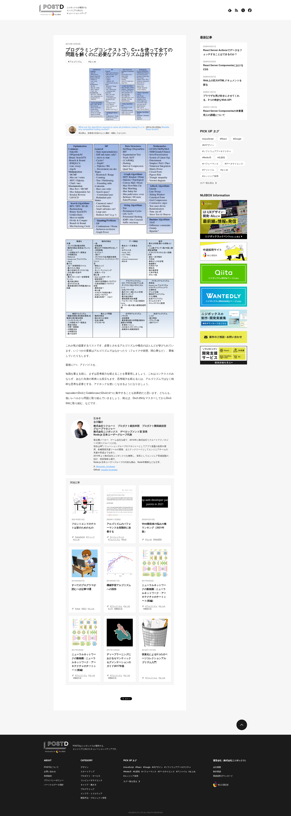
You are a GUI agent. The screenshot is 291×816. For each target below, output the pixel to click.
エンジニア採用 (211, 175)
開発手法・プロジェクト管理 (93, 797)
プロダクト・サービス (90, 775)
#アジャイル (181, 771)
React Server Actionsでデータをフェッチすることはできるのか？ (222, 52)
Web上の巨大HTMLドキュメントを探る (222, 82)
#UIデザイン (157, 767)
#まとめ (192, 771)
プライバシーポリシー (54, 780)
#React (138, 767)
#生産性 (136, 771)
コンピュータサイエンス (91, 780)
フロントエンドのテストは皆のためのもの (84, 525)
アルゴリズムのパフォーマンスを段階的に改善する (119, 527)
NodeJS (207, 157)
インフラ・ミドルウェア (91, 793)
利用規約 (48, 775)
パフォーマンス (117, 537)
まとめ (93, 61)
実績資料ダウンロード (223, 775)
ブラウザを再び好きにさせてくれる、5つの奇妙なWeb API (221, 97)
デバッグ (91, 537)
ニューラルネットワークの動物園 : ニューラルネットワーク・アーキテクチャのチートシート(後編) (84, 661)
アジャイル (209, 169)
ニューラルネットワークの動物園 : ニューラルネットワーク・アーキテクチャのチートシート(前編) (154, 592)
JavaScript (80, 537)
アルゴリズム (75, 61)
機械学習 (118, 608)
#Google (146, 767)
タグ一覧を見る (207, 183)
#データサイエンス (166, 771)
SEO (84, 608)
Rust (124, 539)
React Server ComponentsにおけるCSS (223, 67)
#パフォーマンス (148, 771)
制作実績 (217, 771)
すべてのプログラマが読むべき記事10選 (84, 587)
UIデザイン (209, 144)
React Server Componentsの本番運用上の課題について (223, 113)
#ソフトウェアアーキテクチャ (177, 767)
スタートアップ (87, 771)
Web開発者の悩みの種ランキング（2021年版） (154, 527)
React (224, 138)
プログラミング (87, 789)
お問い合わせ (50, 771)
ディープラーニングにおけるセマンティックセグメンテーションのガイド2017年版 (119, 660)
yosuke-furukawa (109, 469)
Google (237, 138)
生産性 (222, 157)
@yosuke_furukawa (105, 466)
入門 (111, 608)
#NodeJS (127, 771)
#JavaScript (128, 767)
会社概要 (217, 767)
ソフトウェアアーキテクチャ (217, 151)
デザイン (85, 767)
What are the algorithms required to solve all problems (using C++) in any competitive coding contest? (112, 128)
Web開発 (158, 539)
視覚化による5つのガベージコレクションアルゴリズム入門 (154, 658)
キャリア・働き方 (88, 784)
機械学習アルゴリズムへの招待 (119, 587)
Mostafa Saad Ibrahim (157, 128)
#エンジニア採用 (130, 775)
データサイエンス (234, 163)
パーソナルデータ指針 (54, 784)
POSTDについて (51, 767)
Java (78, 608)
